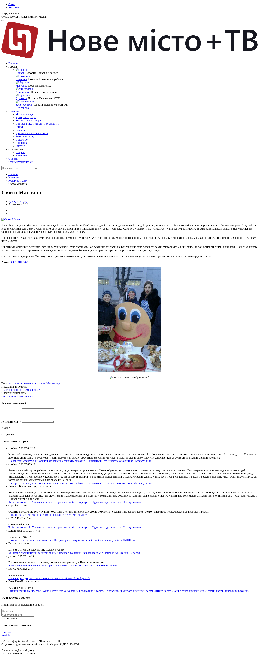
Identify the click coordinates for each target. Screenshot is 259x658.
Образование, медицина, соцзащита (37, 123)
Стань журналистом (20, 161)
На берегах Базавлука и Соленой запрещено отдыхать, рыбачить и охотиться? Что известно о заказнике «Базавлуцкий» (80, 460)
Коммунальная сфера (28, 120)
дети (19, 383)
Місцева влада (24, 114)
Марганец (21, 85)
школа (12, 383)
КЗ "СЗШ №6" (19, 262)
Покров (20, 72)
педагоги (28, 383)
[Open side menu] (2, 20)
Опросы (13, 158)
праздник (40, 383)
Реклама (20, 145)
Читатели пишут (25, 136)
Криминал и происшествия (32, 133)
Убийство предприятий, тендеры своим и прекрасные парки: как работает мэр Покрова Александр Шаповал (74, 552)
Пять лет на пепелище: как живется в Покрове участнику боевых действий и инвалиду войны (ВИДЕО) (71, 540)
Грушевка (21, 98)
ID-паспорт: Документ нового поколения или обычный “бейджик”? (49, 578)
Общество (22, 139)
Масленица (53, 383)
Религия (20, 130)
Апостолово (23, 91)
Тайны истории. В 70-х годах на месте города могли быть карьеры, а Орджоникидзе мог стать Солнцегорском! (75, 502)
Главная (13, 63)
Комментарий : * (11, 421)
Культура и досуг (26, 117)
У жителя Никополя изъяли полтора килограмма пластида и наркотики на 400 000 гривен (62, 565)
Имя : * (6, 427)
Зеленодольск (24, 104)
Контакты (14, 7)
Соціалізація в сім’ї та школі (18, 396)
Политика (21, 142)
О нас (11, 4)
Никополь (21, 79)
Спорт (19, 126)
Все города (22, 107)
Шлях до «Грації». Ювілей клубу (21, 389)
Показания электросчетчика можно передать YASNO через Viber (47, 514)
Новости (13, 110)
